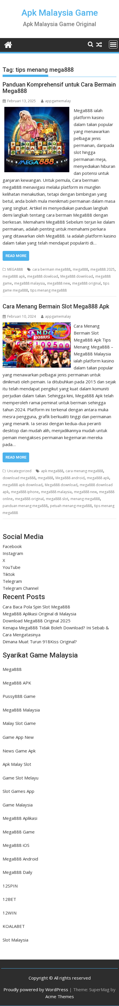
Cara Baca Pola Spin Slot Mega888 (36, 607)
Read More (15, 256)
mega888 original (86, 283)
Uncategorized (19, 470)
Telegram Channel (20, 588)
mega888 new (58, 283)
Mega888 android (70, 477)
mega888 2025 (102, 269)
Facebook (12, 546)
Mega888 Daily (17, 872)
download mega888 (19, 477)
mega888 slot (57, 498)
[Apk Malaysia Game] (8, 44)
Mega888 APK (17, 683)
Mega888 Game (19, 832)
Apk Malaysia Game (59, 13)
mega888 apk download (22, 484)
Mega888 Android (20, 859)
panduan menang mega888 (25, 505)
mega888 (80, 269)
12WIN (9, 913)
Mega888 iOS (16, 845)
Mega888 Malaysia (21, 710)
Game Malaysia (18, 805)
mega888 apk (14, 276)
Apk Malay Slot (17, 764)
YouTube (12, 567)
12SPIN (10, 886)
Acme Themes (59, 996)
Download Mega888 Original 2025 (36, 621)
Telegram (12, 581)
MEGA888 (15, 269)
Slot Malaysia (15, 940)
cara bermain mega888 (51, 269)
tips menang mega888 (48, 290)
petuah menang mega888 (71, 505)
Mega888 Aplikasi (20, 818)
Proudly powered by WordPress (35, 989)
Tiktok (9, 574)
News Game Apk (19, 751)
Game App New (18, 737)
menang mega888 (85, 498)
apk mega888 (52, 470)
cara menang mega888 (84, 470)
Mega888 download (76, 276)
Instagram (13, 553)
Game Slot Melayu (20, 778)
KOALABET (14, 926)
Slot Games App (18, 791)
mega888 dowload (42, 276)
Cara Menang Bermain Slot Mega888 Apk (56, 306)
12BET (9, 899)
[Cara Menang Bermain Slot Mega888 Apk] (37, 326)
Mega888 (12, 669)
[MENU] (113, 44)
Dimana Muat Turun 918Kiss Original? (40, 641)
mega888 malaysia (29, 283)
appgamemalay (58, 100)
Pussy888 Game (19, 696)
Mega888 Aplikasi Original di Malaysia (39, 614)
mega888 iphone (25, 491)
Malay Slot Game (19, 723)
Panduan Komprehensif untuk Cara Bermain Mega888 (59, 87)
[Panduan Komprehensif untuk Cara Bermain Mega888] (36, 110)
